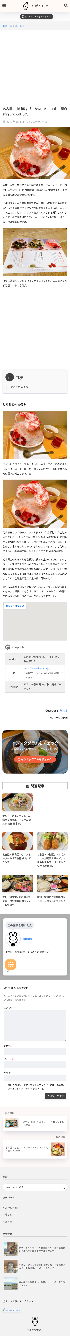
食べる (63, 710)
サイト (7, 1072)
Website (10, 971)
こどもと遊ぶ (12, 1208)
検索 (63, 1187)
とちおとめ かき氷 (18, 387)
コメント (10, 1007)
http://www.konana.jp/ (37, 668)
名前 (7, 1046)
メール (9, 1059)
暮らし (8, 1214)
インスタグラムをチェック (36, 759)
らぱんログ (39, 6)
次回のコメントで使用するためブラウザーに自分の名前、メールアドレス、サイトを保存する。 (36, 1086)
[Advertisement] (35, 68)
